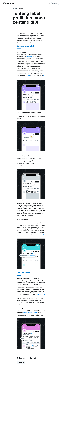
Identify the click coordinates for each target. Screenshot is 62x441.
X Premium (29, 56)
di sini (28, 75)
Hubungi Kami (55, 3)
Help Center (15, 8)
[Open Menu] (46, 3)
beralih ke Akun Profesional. (30, 312)
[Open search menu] (49, 3)
